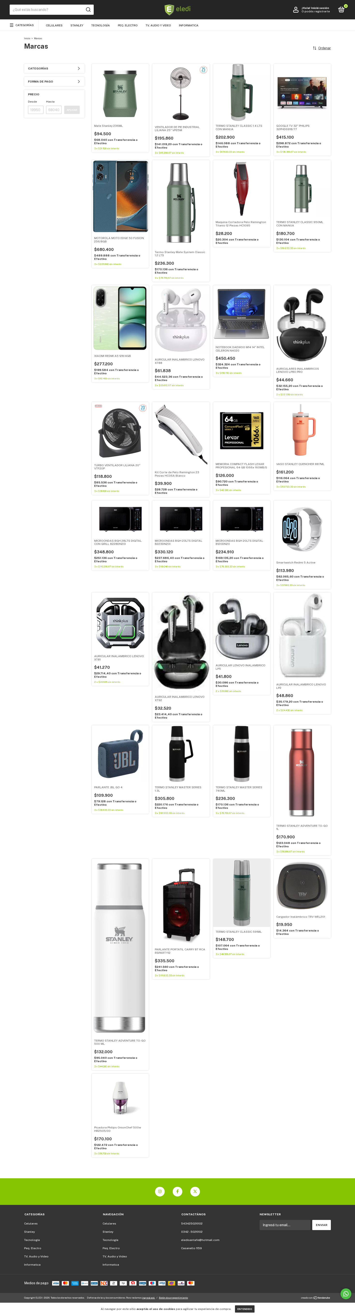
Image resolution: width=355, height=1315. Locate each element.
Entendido (244, 1308)
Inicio (27, 38)
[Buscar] (88, 9)
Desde (32, 101)
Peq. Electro (128, 25)
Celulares (54, 25)
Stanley (77, 25)
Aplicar (72, 109)
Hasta (50, 101)
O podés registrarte (316, 11)
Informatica (189, 25)
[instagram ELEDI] (160, 1191)
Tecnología (100, 25)
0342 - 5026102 (192, 1231)
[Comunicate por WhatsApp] (346, 1293)
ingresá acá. (148, 1297)
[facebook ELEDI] (177, 1191)
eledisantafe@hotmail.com (200, 1240)
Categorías (24, 25)
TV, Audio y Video (158, 25)
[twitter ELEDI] (195, 1191)
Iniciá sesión (320, 8)
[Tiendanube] (316, 1298)
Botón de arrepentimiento (173, 1297)
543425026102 (192, 1223)
